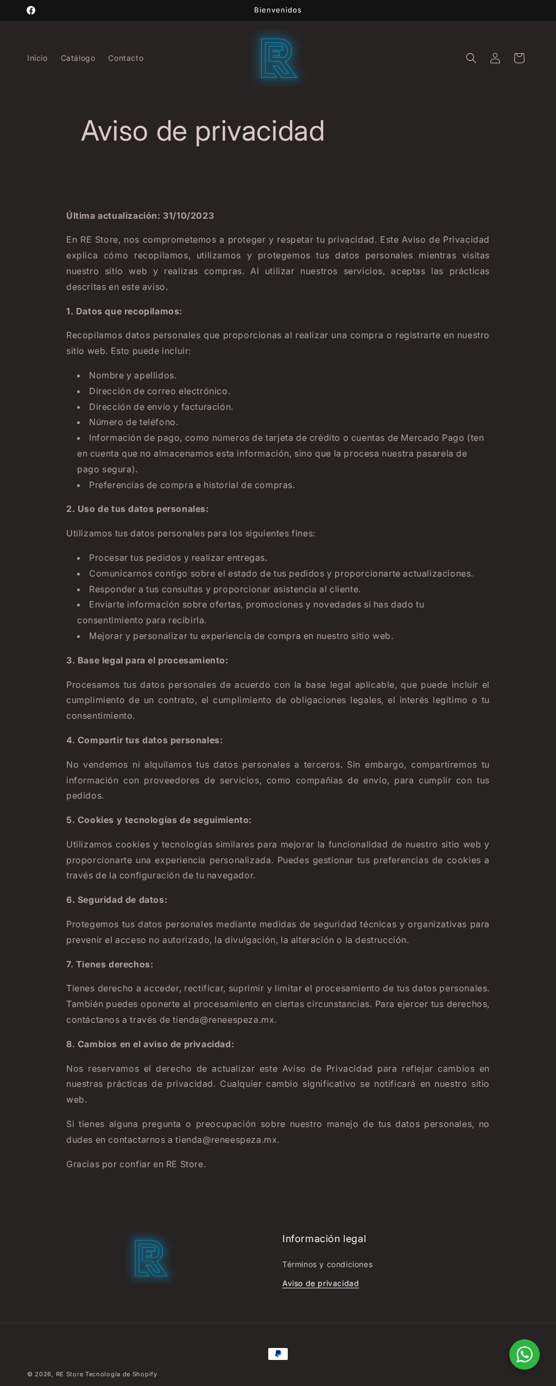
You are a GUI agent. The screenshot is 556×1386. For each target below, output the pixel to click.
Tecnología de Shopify (121, 1374)
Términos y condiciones (327, 1264)
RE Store (70, 1374)
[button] (471, 58)
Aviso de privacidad (320, 1283)
